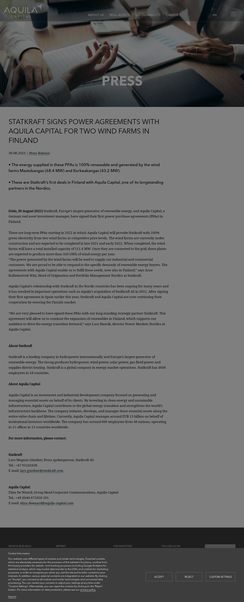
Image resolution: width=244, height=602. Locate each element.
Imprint (12, 596)
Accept (159, 577)
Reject (189, 577)
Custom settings (220, 577)
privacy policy (88, 589)
